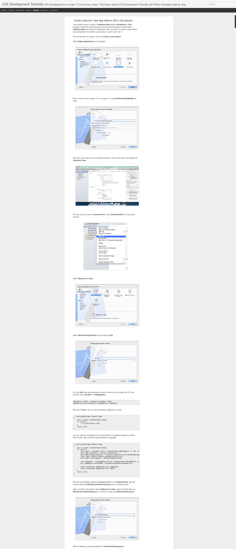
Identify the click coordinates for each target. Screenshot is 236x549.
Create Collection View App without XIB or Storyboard (103, 20)
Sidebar (36, 10)
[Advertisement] (151, 58)
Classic (4, 10)
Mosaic (28, 10)
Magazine (20, 10)
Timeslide (53, 10)
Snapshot (44, 10)
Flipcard (11, 10)
